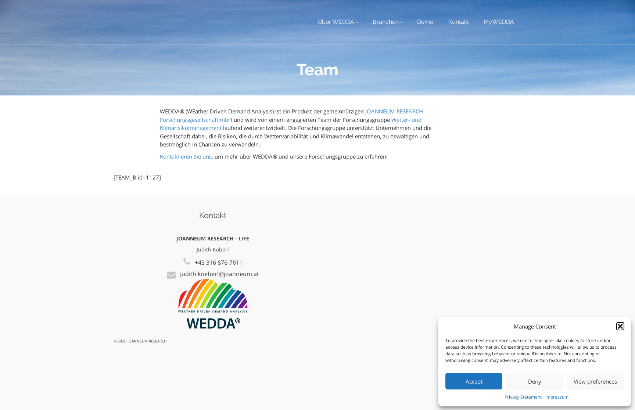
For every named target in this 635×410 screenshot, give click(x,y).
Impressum (556, 397)
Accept (474, 381)
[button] (620, 326)
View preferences (595, 381)
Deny (534, 381)
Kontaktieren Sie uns (186, 156)
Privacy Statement (523, 397)
